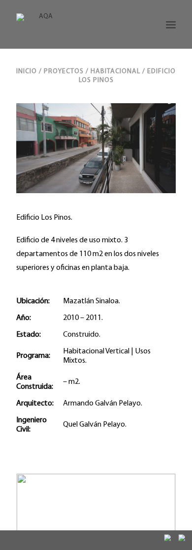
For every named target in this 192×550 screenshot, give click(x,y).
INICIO (26, 71)
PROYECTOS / (67, 71)
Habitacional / (119, 71)
